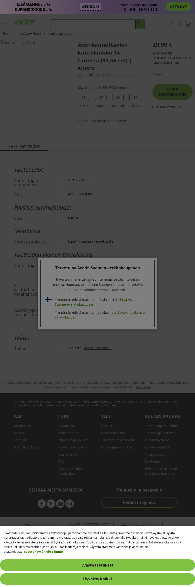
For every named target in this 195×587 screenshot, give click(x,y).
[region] (97, 556)
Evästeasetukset (98, 565)
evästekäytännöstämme (43, 551)
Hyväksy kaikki (97, 579)
